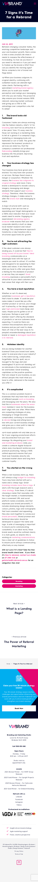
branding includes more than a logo (17, 485)
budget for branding (26, 477)
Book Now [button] (19, 708)
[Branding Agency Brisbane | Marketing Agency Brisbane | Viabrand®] (12, 3)
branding (6, 127)
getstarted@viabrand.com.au (15, 560)
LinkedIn (19, 797)
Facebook (19, 799)
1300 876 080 (21, 746)
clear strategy (8, 490)
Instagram (19, 802)
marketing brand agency (22, 88)
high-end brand (13, 309)
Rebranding (7, 151)
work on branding (26, 399)
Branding (19, 581)
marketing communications (23, 537)
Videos (19, 805)
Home (8, 664)
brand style (15, 198)
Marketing (19, 586)
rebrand (7, 420)
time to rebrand (12, 555)
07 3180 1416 (10, 557)
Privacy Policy (19, 851)
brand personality (9, 516)
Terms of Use (19, 854)
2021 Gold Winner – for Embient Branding (19, 789)
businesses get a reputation (23, 296)
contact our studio (28, 555)
